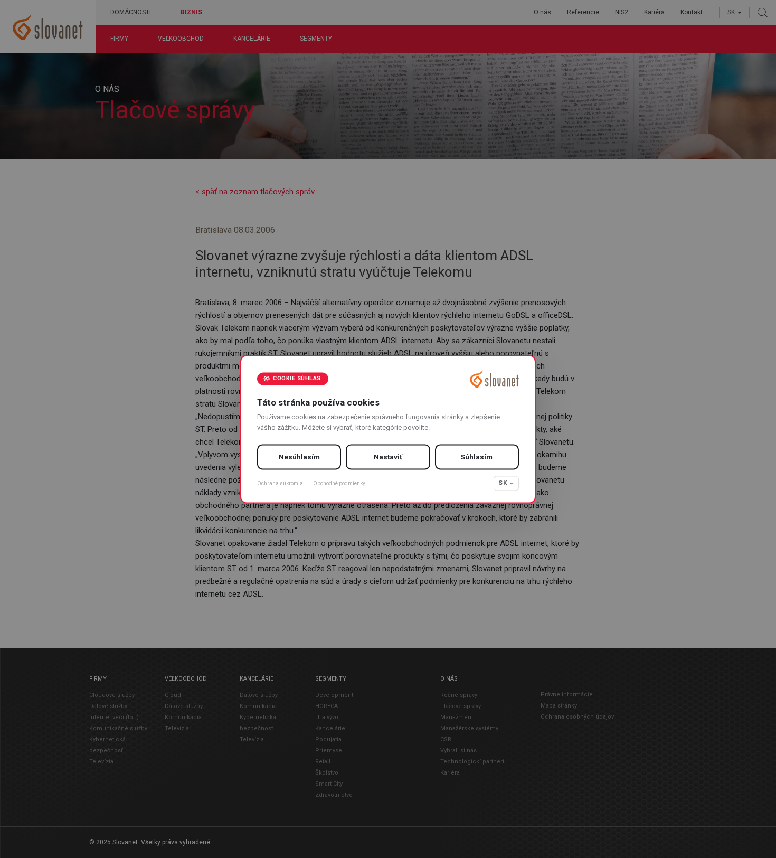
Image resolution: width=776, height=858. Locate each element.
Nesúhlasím (299, 457)
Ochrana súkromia (280, 483)
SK (502, 483)
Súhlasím (477, 457)
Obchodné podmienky (339, 483)
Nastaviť (388, 457)
